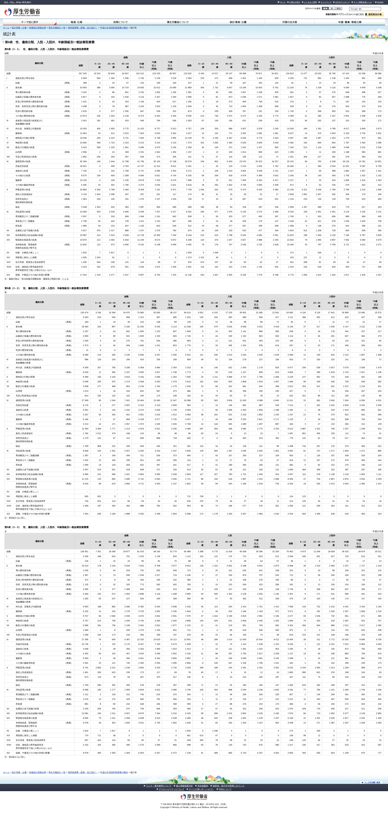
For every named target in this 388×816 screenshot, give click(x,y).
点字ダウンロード (342, 2)
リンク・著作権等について (158, 786)
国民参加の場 (374, 14)
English (380, 2)
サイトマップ (326, 2)
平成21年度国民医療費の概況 (114, 27)
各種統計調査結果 (37, 27)
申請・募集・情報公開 (349, 22)
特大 (338, 8)
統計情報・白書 (238, 22)
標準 (325, 8)
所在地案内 (202, 786)
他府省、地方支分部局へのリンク (228, 786)
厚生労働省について (177, 22)
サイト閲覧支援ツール (363, 2)
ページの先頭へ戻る (371, 782)
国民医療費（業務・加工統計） (83, 27)
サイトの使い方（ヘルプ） (201, 789)
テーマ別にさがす (29, 22)
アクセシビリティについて (171, 789)
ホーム (283, 2)
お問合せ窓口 (294, 2)
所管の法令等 (289, 22)
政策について (120, 22)
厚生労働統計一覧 (56, 27)
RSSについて (225, 789)
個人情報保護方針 (184, 786)
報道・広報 (77, 22)
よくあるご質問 (310, 2)
